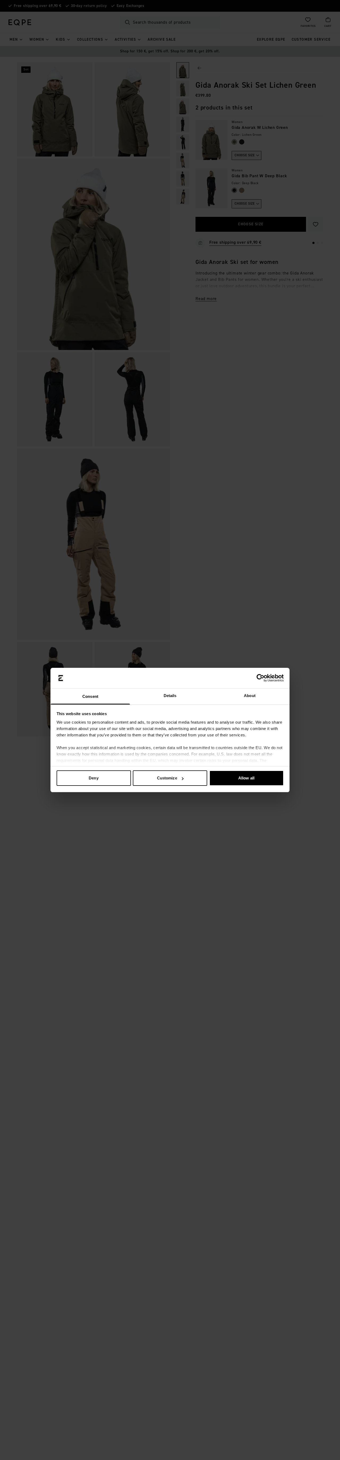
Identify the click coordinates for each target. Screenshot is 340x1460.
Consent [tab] (90, 696)
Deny (93, 778)
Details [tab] (170, 695)
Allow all (246, 778)
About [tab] (250, 695)
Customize (167, 778)
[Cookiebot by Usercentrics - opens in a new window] (260, 678)
